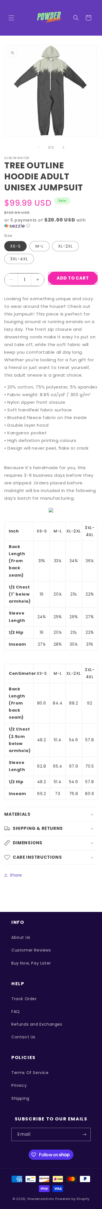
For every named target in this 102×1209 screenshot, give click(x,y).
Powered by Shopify (72, 1199)
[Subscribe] (84, 1134)
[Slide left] (38, 147)
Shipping (20, 1098)
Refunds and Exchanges (36, 1024)
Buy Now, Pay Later (31, 963)
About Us (20, 937)
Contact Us (23, 1037)
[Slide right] (63, 147)
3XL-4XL (19, 259)
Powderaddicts (40, 1199)
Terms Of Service (30, 1072)
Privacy (19, 1085)
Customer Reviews (31, 950)
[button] (11, 18)
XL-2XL (65, 246)
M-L (39, 246)
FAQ (15, 1011)
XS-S (15, 246)
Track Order (24, 999)
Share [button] (16, 875)
